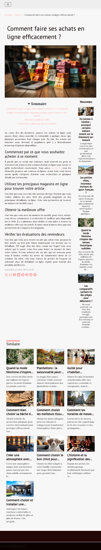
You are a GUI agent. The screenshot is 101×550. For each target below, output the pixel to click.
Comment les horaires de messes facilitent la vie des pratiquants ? (80, 416)
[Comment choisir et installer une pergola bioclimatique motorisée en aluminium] (20, 488)
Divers (18, 15)
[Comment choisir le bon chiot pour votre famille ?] (50, 443)
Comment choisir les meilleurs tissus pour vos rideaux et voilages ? (50, 416)
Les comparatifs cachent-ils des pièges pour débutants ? (86, 293)
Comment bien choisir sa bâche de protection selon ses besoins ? (19, 416)
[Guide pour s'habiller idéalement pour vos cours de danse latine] (81, 356)
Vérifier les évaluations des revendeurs (37, 123)
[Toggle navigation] (8, 4)
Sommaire (38, 104)
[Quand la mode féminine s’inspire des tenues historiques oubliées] (86, 222)
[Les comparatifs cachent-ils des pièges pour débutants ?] (86, 278)
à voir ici (56, 168)
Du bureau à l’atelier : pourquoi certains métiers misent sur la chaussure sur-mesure (86, 129)
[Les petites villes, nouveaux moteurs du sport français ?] (86, 170)
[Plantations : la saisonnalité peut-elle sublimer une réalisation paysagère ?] (50, 356)
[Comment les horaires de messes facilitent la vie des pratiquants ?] (81, 398)
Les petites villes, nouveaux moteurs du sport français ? (86, 185)
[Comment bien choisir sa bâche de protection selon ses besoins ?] (20, 398)
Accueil (8, 15)
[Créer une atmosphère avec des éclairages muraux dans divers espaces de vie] (20, 443)
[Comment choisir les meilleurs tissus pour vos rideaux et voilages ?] (50, 398)
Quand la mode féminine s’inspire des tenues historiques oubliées (86, 239)
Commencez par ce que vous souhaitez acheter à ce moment (37, 108)
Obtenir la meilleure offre (37, 119)
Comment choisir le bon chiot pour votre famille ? (50, 459)
